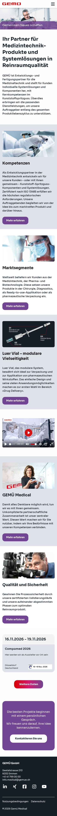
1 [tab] (19, 25)
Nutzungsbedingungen (15, 801)
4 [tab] (33, 25)
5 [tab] (38, 25)
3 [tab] (28, 25)
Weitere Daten (28, 684)
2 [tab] (23, 25)
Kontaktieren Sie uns (28, 738)
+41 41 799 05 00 (11, 776)
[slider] (12, 444)
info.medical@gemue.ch (16, 779)
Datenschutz (38, 801)
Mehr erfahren (15, 220)
